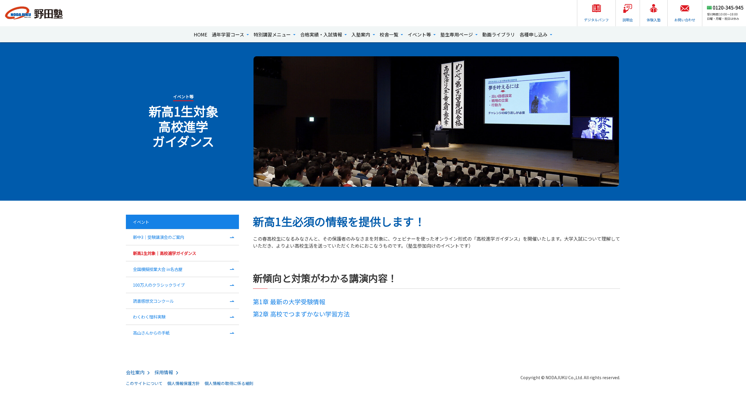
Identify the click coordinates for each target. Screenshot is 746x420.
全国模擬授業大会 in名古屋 (157, 269)
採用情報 (163, 372)
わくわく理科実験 (149, 317)
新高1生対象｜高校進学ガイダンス (164, 253)
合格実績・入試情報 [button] (321, 34)
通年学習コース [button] (228, 34)
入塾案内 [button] (361, 34)
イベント (141, 222)
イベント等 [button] (420, 34)
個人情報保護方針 (183, 383)
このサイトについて (144, 383)
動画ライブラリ (498, 34)
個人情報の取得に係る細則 (229, 383)
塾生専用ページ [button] (457, 34)
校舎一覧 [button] (390, 34)
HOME (200, 34)
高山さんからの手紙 (151, 333)
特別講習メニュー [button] (273, 34)
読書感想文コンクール (153, 301)
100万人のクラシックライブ (159, 285)
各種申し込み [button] (534, 34)
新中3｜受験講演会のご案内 (158, 237)
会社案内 (135, 372)
